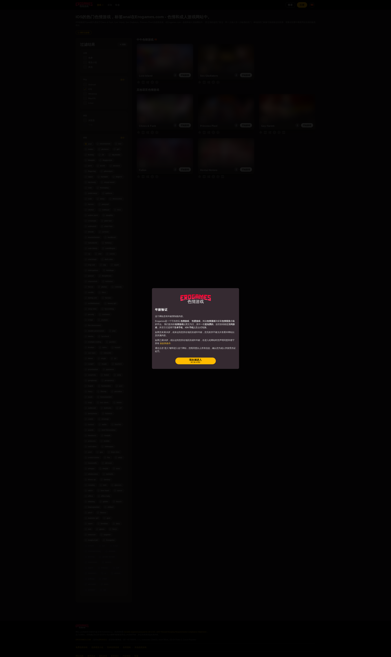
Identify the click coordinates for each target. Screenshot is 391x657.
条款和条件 (165, 343)
